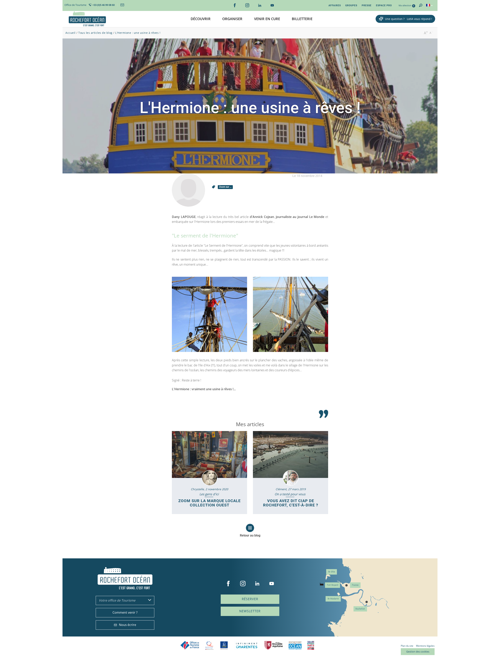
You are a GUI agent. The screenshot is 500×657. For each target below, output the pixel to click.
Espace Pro (384, 5)
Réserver (250, 599)
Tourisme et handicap (224, 645)
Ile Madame (333, 598)
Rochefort (360, 609)
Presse (366, 5)
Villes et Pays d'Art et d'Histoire (310, 645)
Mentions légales (425, 645)
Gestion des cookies (417, 651)
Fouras (355, 585)
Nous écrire (127, 625)
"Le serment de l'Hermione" (205, 235)
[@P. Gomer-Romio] (209, 314)
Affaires (335, 5)
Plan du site (407, 645)
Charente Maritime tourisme (247, 645)
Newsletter (250, 611)
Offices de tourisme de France (189, 645)
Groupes (351, 5)
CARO (295, 645)
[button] (200, 19)
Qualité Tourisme (209, 645)
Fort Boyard (332, 585)
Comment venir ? (125, 612)
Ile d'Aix (331, 571)
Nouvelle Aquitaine (273, 645)
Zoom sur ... (225, 187)
